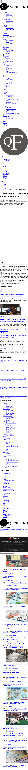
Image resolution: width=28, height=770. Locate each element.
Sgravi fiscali (6, 484)
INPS (4, 476)
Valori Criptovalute (11, 111)
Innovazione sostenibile (12, 70)
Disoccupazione (10, 431)
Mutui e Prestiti (10, 36)
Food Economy (10, 40)
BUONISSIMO (14, 542)
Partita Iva (8, 102)
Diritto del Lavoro (10, 30)
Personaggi (6, 56)
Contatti (5, 125)
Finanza (8, 14)
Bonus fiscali (9, 410)
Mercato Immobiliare (8, 434)
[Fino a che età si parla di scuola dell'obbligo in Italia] (15, 635)
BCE (4, 498)
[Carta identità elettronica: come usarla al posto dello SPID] (15, 693)
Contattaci (11, 529)
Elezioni (8, 58)
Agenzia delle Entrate (8, 482)
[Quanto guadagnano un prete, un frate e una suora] (15, 573)
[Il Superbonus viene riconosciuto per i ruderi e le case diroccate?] (15, 668)
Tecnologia (6, 116)
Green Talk (9, 68)
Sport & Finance (7, 47)
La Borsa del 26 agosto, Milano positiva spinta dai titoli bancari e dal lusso (12, 295)
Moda (7, 42)
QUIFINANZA (8, 542)
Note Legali (11, 544)
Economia (5, 12)
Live (1, 291)
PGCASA (4, 541)
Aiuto (19, 545)
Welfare (5, 486)
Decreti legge (6, 473)
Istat (4, 503)
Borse (4, 77)
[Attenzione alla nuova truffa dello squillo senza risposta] (15, 706)
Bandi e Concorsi (10, 29)
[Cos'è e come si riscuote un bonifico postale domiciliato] (15, 756)
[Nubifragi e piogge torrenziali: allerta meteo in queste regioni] (15, 655)
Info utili (5, 49)
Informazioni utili (7, 416)
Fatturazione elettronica (9, 505)
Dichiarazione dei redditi (9, 475)
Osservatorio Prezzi (8, 61)
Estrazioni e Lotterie (11, 50)
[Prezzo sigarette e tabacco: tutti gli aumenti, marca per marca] (15, 731)
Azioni (8, 78)
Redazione (5, 467)
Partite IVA (9, 432)
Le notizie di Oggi (7, 515)
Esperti (5, 124)
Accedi (2, 181)
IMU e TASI (6, 501)
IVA (4, 491)
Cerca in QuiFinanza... (6, 527)
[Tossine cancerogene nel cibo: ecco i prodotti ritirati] (15, 681)
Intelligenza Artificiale (11, 118)
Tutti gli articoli (3, 348)
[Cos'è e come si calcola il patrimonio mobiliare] (15, 598)
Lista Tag (5, 517)
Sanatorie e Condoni (8, 489)
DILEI (20, 541)
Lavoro (5, 26)
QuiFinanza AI (6, 33)
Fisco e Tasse (6, 19)
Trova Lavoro (9, 28)
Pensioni (5, 25)
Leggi (7, 22)
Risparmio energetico (11, 72)
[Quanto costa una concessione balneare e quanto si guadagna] (15, 585)
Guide (4, 93)
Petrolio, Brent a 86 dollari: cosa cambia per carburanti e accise (13, 336)
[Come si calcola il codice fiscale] (15, 580)
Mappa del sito (18, 529)
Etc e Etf (5, 188)
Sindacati (5, 496)
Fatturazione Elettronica (12, 99)
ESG (7, 67)
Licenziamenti (6, 493)
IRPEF (5, 494)
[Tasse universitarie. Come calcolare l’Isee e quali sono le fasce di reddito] (15, 642)
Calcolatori (5, 106)
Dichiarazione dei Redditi (12, 97)
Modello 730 (6, 511)
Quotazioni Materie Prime (12, 113)
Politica (5, 57)
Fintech (8, 117)
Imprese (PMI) (9, 16)
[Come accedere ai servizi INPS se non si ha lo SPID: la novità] (15, 628)
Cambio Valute (10, 110)
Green (4, 64)
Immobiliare (6, 35)
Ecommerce (6, 483)
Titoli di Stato (9, 82)
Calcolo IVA (9, 107)
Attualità (5, 123)
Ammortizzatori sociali (8, 490)
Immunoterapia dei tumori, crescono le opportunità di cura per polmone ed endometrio (13, 379)
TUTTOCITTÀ (15, 541)
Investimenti (9, 15)
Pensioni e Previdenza (11, 103)
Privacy (16, 544)
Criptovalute (9, 96)
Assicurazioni (9, 95)
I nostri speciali (6, 90)
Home (4, 184)
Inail (4, 510)
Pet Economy (9, 44)
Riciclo (8, 71)
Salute (4, 121)
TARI (4, 512)
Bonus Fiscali (9, 21)
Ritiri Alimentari (10, 51)
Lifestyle (5, 39)
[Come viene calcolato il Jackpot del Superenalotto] (15, 718)
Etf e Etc (8, 83)
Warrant (8, 85)
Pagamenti (5, 477)
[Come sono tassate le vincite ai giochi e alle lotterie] (15, 744)
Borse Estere (9, 81)
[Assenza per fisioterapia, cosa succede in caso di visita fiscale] (15, 616)
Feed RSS (24, 529)
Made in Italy (6, 487)
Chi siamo (5, 544)
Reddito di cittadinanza (8, 480)
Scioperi (8, 53)
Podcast (5, 92)
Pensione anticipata (11, 423)
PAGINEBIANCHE (9, 541)
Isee (4, 507)
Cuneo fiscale (6, 508)
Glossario (5, 89)
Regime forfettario (10, 414)
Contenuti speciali (4, 529)
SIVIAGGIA (24, 541)
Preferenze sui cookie (12, 545)
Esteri (4, 63)
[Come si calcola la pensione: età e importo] (15, 561)
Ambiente (8, 65)
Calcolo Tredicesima (11, 109)
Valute (7, 86)
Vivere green (9, 74)
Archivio (2, 530)
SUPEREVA (19, 542)
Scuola (4, 479)
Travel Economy (10, 43)
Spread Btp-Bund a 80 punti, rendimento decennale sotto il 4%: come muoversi (13, 320)
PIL (4, 504)
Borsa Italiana (9, 79)
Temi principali (6, 514)
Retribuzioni (9, 430)
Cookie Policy (21, 544)
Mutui (7, 100)
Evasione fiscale (10, 413)
